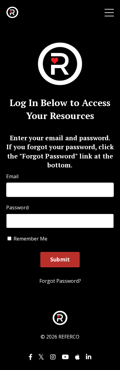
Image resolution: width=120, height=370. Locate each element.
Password (17, 207)
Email (12, 176)
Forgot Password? (60, 281)
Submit (60, 259)
